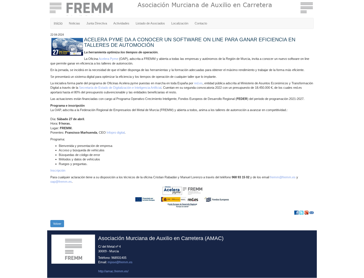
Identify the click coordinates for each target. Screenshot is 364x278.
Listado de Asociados (150, 23)
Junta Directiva (96, 23)
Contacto (201, 23)
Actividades (121, 23)
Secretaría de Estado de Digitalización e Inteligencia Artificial (120, 87)
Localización (179, 23)
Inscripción (57, 170)
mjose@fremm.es (120, 262)
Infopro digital (116, 132)
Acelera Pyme (108, 58)
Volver (57, 223)
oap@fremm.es (61, 181)
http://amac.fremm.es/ (113, 271)
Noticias (74, 23)
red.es (198, 83)
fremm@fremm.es (283, 177)
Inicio (58, 23)
